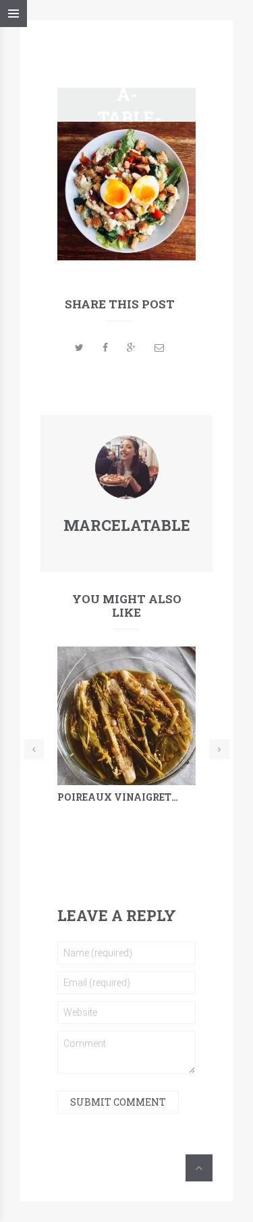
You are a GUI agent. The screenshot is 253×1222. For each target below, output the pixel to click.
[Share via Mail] (159, 347)
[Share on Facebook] (105, 347)
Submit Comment (118, 1102)
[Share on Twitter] (79, 347)
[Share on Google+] (131, 347)
